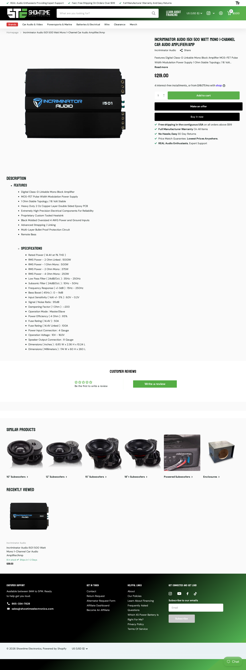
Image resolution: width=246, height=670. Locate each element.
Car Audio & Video (32, 24)
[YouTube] (179, 593)
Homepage (12, 32)
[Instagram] (170, 593)
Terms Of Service (138, 629)
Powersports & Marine (59, 24)
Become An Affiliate (98, 610)
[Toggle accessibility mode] (238, 3)
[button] (165, 92)
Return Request (96, 596)
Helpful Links (135, 585)
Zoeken (154, 13)
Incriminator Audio (165, 50)
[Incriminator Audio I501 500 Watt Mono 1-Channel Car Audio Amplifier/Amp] (29, 516)
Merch (133, 24)
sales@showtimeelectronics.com (33, 608)
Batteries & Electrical (88, 24)
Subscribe (181, 618)
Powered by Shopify (54, 648)
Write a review (155, 384)
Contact (91, 591)
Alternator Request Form (101, 600)
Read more (161, 67)
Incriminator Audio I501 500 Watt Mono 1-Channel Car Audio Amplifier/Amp (26, 551)
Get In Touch (93, 585)
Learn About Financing (141, 600)
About (131, 591)
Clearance (119, 24)
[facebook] (187, 593)
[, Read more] (211, 13)
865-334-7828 (21, 603)
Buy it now (197, 116)
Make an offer (198, 106)
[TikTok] (195, 593)
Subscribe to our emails (183, 600)
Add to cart (203, 95)
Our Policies (134, 596)
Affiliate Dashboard (98, 605)
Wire (107, 24)
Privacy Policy (136, 624)
